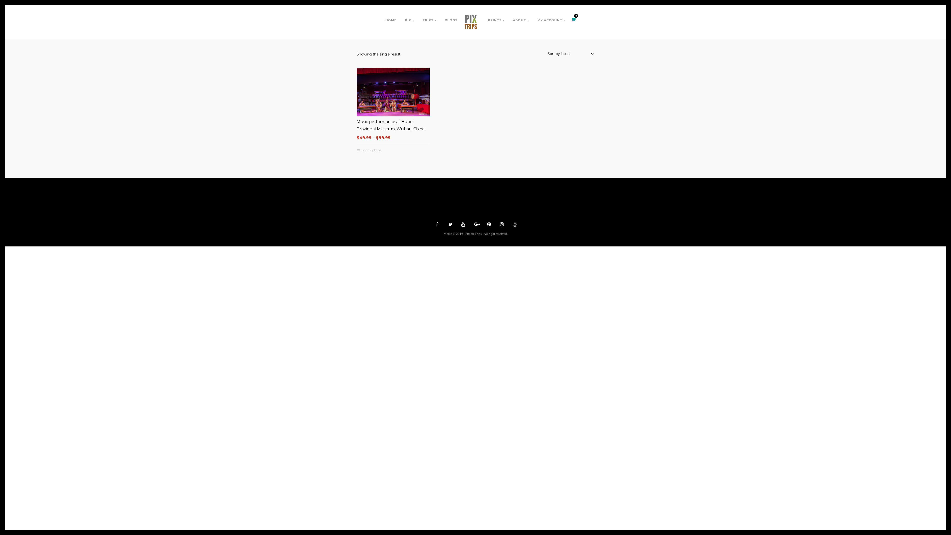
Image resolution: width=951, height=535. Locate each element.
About (519, 20)
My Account (549, 20)
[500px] (514, 225)
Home (390, 20)
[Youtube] (463, 225)
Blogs (451, 20)
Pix (408, 20)
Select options (371, 150)
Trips (428, 20)
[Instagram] (501, 225)
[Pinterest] (488, 225)
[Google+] (475, 225)
